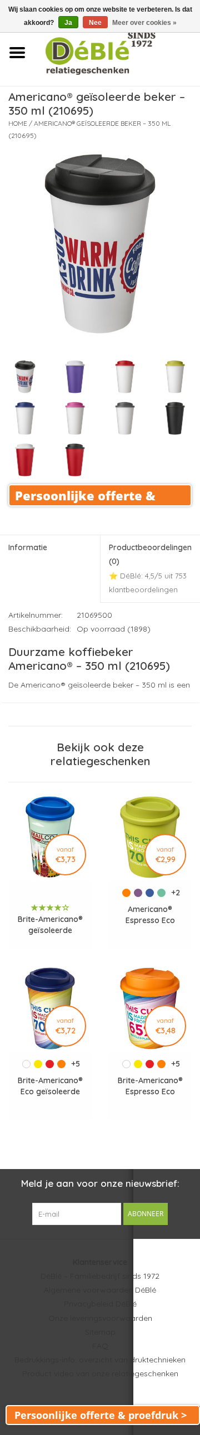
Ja (68, 23)
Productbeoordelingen (150, 568)
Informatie (27, 547)
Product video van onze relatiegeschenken (100, 1373)
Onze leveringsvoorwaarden (100, 1318)
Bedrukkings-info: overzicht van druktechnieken (100, 1360)
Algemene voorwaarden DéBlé (100, 1290)
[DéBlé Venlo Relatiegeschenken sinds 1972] (117, 52)
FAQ (100, 1346)
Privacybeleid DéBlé (100, 1304)
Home (17, 123)
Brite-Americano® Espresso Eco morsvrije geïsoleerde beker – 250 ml (150, 1086)
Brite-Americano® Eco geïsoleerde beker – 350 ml (50, 1086)
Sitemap (100, 1332)
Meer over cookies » (144, 23)
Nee (95, 23)
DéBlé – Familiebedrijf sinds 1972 (100, 1276)
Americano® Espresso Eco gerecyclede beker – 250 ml (150, 915)
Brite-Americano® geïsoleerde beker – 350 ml (50, 925)
